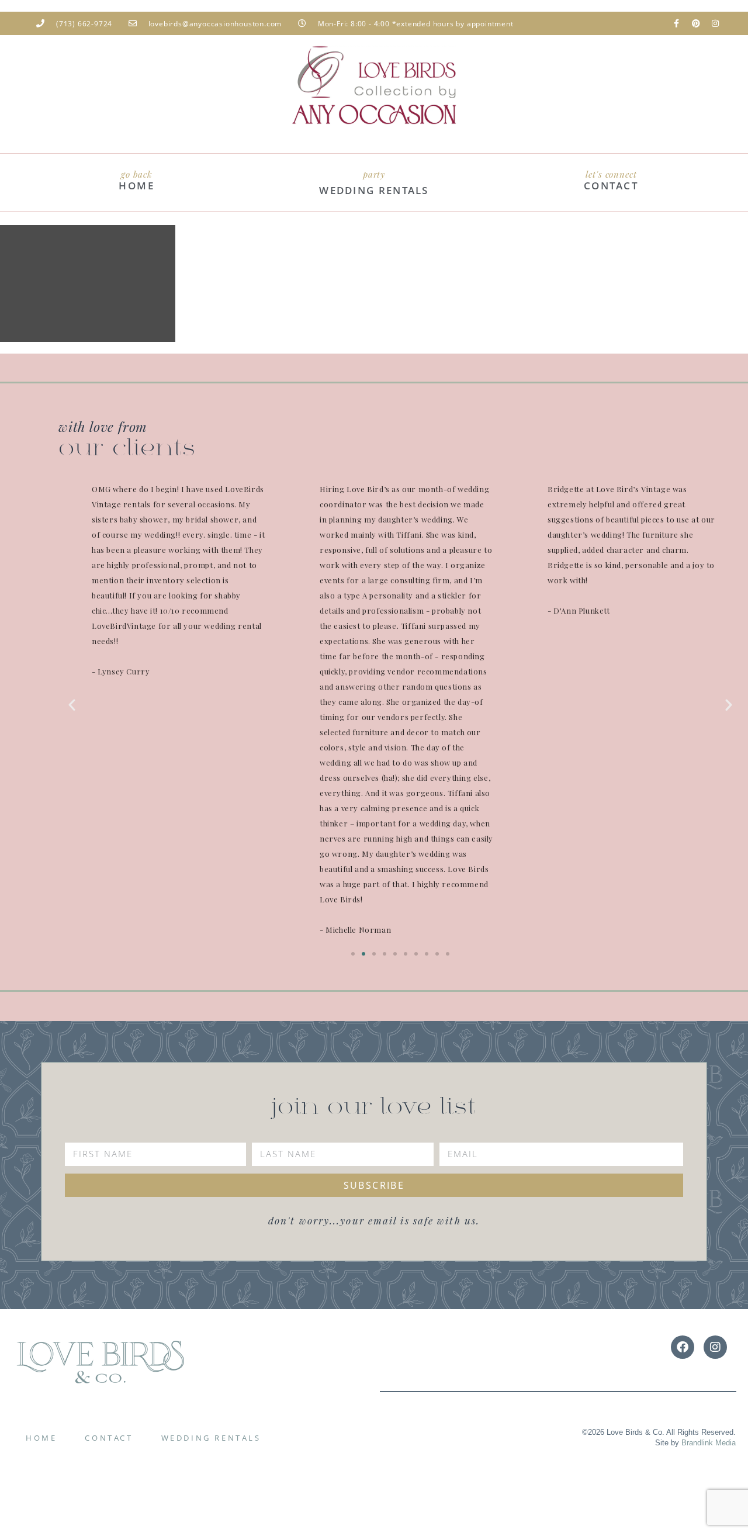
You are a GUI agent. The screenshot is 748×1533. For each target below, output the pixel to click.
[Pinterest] (696, 23)
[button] (71, 704)
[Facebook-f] (677, 23)
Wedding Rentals (211, 1437)
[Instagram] (715, 23)
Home (41, 1437)
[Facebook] (682, 1347)
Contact (109, 1437)
